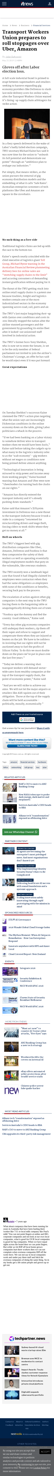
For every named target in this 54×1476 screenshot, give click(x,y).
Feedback (9, 1425)
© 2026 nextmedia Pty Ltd (33, 1434)
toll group (28, 767)
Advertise (19, 1425)
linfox (5, 767)
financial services (28, 762)
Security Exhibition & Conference (30, 980)
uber (45, 767)
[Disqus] (27, 1178)
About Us (19, 1422)
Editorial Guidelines (32, 1422)
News (14, 25)
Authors (45, 1422)
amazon (14, 762)
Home (5, 25)
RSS (27, 1428)
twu (37, 767)
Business (25, 25)
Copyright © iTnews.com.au (12, 754)
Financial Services (41, 25)
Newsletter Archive (32, 1425)
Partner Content (16, 841)
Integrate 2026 (27, 968)
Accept (45, 1451)
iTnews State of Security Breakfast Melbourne (32, 999)
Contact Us (9, 1422)
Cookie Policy (40, 1468)
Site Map (45, 1425)
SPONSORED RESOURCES (18, 912)
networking (16, 767)
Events (9, 961)
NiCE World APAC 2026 (31, 986)
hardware (42, 762)
